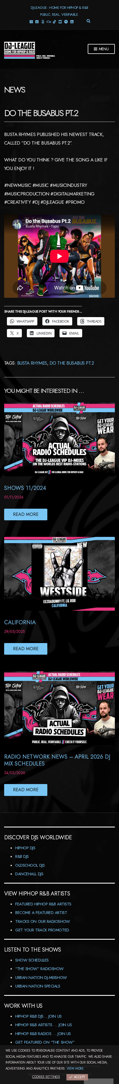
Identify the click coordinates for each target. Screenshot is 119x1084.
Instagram (31, 21)
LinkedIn (72, 21)
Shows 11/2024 (25, 488)
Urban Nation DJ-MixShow (41, 978)
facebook (37, 21)
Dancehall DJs (29, 874)
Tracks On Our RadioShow (42, 921)
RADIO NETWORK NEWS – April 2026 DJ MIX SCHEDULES (57, 760)
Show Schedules (32, 960)
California (20, 622)
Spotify (66, 21)
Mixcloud (48, 21)
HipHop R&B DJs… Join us (38, 1016)
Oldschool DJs (30, 865)
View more (75, 1068)
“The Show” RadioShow (39, 969)
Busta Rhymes (32, 363)
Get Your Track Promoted (42, 930)
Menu (103, 49)
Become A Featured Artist (41, 913)
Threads (43, 21)
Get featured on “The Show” (44, 1042)
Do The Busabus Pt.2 (72, 363)
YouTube (60, 21)
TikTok (54, 21)
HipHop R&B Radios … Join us (43, 1034)
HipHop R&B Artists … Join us (43, 1025)
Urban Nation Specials (37, 986)
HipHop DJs (25, 848)
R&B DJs (22, 856)
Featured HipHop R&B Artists (43, 904)
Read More (25, 514)
